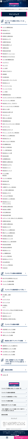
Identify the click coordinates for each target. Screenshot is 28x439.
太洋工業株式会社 (6, 212)
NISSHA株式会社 (6, 33)
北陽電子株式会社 (6, 42)
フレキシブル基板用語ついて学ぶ (14, 290)
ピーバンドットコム (7, 86)
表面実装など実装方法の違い (9, 319)
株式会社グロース (6, 138)
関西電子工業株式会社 (7, 162)
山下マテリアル (6, 127)
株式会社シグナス (6, 193)
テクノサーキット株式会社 (8, 100)
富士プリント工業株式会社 (8, 230)
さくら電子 (5, 68)
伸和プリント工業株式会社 (8, 135)
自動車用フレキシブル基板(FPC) (10, 346)
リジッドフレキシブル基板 (8, 332)
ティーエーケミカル (7, 89)
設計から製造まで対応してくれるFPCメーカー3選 (21, 438)
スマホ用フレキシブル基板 (8, 354)
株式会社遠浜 (5, 156)
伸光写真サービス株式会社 (8, 199)
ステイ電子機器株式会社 (8, 59)
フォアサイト (5, 62)
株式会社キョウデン (7, 165)
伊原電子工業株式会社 (7, 36)
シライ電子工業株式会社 (8, 190)
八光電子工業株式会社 (7, 224)
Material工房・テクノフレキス (9, 80)
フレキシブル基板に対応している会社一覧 (14, 22)
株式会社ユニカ (6, 83)
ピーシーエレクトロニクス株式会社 (10, 106)
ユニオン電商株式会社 (7, 27)
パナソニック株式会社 (7, 265)
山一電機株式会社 (6, 253)
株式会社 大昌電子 (6, 209)
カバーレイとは (6, 302)
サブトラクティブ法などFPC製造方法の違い (12, 310)
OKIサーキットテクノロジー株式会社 (11, 124)
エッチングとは (6, 299)
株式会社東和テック (7, 45)
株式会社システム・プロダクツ (9, 103)
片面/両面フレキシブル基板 (8, 329)
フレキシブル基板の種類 (12, 324)
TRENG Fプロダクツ (7, 71)
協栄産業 (4, 74)
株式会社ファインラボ (7, 238)
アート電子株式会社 (7, 150)
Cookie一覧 (5, 375)
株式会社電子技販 (6, 215)
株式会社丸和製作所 (7, 247)
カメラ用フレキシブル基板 (8, 351)
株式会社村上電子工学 (7, 112)
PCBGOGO (4, 268)
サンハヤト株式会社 (7, 178)
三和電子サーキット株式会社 (9, 187)
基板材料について (6, 316)
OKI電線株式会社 (6, 159)
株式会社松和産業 (6, 244)
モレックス (5, 65)
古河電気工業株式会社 (7, 236)
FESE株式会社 (5, 77)
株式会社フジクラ (6, 227)
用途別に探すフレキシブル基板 (14, 341)
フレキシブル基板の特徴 (8, 284)
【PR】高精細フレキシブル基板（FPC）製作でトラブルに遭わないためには (14, 362)
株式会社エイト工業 (7, 153)
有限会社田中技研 (6, 51)
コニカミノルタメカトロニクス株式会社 (11, 97)
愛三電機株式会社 (6, 144)
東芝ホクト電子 (6, 109)
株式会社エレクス (6, 39)
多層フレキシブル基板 (7, 335)
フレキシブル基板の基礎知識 (13, 273)
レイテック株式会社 (7, 256)
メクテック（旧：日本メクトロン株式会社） (12, 218)
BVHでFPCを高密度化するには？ (10, 278)
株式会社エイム (6, 184)
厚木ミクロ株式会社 (7, 147)
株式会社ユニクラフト (7, 259)
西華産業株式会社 (6, 94)
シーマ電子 (5, 91)
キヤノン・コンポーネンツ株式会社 (10, 132)
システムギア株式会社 (7, 196)
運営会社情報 (9, 370)
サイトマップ (14, 418)
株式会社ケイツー (6, 167)
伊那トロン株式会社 (7, 118)
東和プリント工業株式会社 (8, 233)
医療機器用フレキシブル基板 (9, 348)
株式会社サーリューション (8, 53)
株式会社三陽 (5, 181)
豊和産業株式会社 (6, 121)
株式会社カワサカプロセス (8, 56)
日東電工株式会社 (6, 221)
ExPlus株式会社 (6, 262)
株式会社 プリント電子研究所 (9, 241)
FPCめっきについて (7, 313)
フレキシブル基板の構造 (8, 281)
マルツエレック (6, 115)
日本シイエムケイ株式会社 (8, 141)
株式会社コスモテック (7, 129)
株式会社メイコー (6, 250)
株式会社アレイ (6, 30)
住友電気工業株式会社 (7, 206)
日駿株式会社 (5, 48)
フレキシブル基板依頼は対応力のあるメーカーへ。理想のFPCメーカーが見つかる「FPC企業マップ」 (14, 1)
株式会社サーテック (7, 170)
